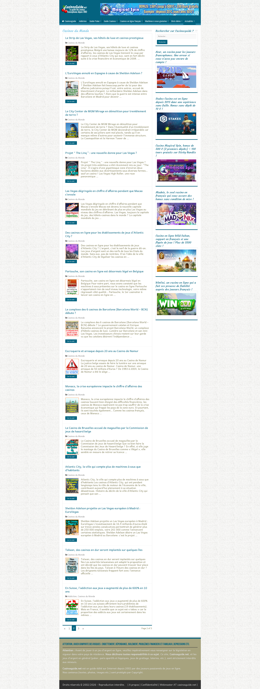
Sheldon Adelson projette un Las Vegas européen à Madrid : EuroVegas (102, 510)
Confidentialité (149, 685)
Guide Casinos (110, 21)
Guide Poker (95, 21)
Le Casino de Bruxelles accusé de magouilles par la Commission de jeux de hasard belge (106, 429)
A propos (134, 685)
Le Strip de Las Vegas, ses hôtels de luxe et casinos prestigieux (104, 38)
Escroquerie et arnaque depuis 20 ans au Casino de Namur (101, 351)
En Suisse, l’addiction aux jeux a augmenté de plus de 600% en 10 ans (106, 590)
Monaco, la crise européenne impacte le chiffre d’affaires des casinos (103, 388)
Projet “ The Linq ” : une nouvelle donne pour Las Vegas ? (101, 153)
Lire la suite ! (71, 63)
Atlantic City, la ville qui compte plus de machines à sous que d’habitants (103, 468)
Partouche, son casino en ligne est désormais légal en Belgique (104, 271)
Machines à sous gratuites (156, 21)
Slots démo (176, 21)
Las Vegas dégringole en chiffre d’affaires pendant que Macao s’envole (104, 193)
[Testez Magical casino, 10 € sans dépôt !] (149, 9)
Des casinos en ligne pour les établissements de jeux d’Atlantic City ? (104, 234)
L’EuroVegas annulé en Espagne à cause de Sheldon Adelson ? (103, 73)
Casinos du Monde (76, 42)
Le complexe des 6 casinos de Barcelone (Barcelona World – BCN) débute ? (106, 311)
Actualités (189, 21)
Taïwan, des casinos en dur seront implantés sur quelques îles (103, 550)
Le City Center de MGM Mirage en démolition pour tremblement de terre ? (105, 113)
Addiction (83, 21)
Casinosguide (70, 21)
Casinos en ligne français (130, 21)
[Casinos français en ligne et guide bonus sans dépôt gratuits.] (74, 9)
